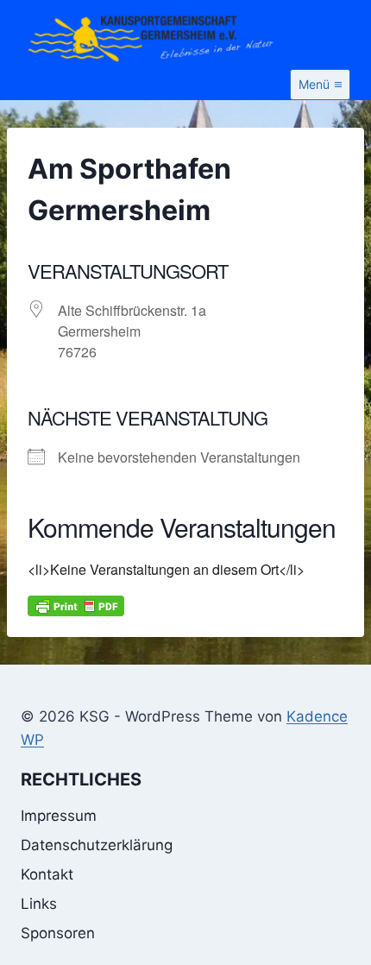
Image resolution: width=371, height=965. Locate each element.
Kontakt (47, 874)
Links (39, 903)
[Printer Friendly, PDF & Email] (76, 606)
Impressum (59, 815)
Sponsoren (58, 933)
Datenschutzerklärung (97, 845)
